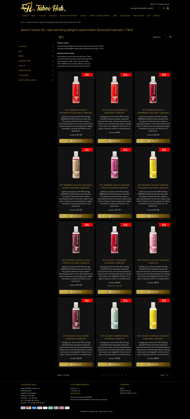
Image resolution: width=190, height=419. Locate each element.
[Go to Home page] (43, 7)
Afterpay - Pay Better (29, 398)
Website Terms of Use (128, 393)
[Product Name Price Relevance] (160, 37)
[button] (36, 38)
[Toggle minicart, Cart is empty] (168, 8)
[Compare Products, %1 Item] (163, 8)
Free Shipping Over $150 (30, 388)
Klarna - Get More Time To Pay (32, 403)
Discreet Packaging (28, 393)
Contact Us (74, 388)
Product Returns (28, 396)
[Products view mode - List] (63, 37)
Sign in (152, 4)
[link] (103, 375)
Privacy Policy (125, 391)
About (122, 388)
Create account (163, 4)
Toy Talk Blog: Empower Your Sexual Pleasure (88, 400)
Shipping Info (26, 391)
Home (23, 22)
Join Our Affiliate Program (81, 397)
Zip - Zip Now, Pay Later (30, 400)
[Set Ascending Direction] (170, 37)
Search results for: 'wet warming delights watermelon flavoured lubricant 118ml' (54, 22)
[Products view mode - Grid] (60, 37)
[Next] (126, 375)
